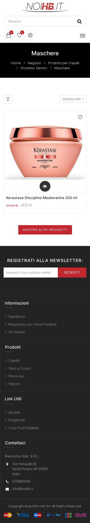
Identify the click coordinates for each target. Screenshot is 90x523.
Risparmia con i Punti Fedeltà (32, 324)
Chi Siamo (16, 332)
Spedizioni (16, 316)
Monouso (16, 376)
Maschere (62, 68)
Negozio (34, 63)
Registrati (16, 420)
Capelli (14, 360)
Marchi (14, 384)
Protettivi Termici (34, 68)
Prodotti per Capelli (63, 63)
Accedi (14, 412)
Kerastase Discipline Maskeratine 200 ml (41, 197)
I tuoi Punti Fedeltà (23, 428)
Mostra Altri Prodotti (45, 230)
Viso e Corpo (20, 368)
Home (16, 63)
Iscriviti (72, 272)
